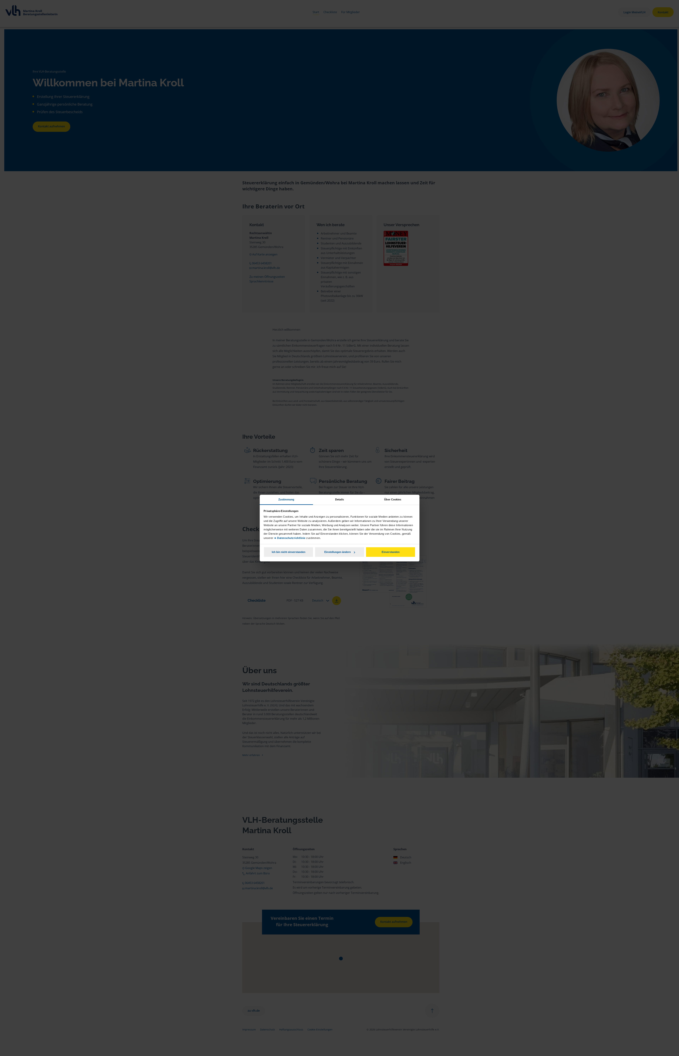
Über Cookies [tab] (392, 499)
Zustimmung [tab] (286, 499)
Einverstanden (391, 551)
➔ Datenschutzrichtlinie (290, 537)
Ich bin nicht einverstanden (288, 551)
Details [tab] (339, 499)
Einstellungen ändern (337, 551)
